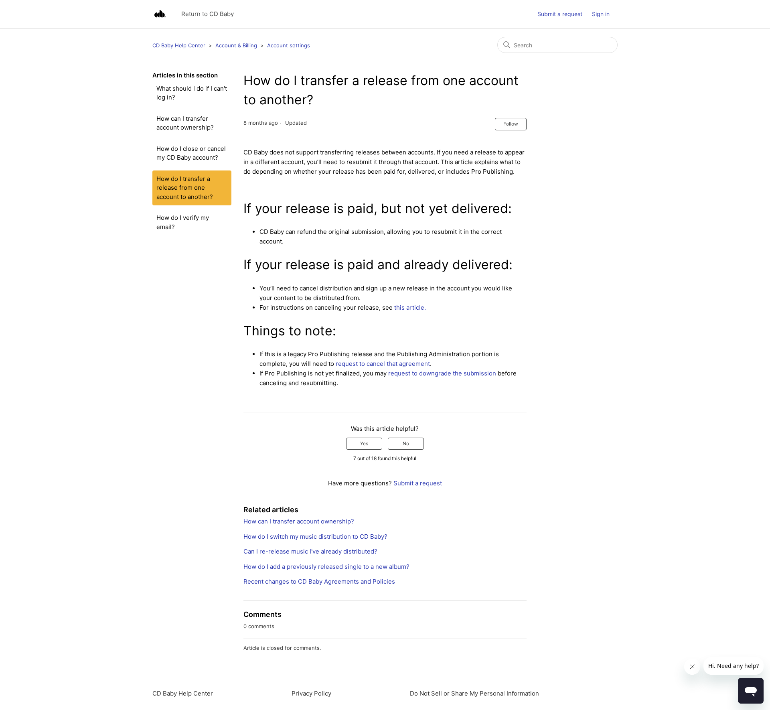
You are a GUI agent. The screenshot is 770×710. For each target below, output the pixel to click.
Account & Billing (236, 45)
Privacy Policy (311, 693)
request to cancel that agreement (382, 363)
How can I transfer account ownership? (185, 123)
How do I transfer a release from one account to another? (184, 188)
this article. (410, 307)
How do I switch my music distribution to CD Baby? (315, 536)
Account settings (288, 45)
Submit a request (559, 13)
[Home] (159, 14)
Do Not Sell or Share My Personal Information (474, 693)
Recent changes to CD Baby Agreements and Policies (319, 581)
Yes (364, 443)
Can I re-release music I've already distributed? (310, 551)
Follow (510, 124)
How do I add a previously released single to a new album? (326, 566)
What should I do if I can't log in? (191, 93)
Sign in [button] (601, 13)
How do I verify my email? (182, 222)
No (406, 443)
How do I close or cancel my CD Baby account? (191, 153)
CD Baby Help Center (178, 45)
